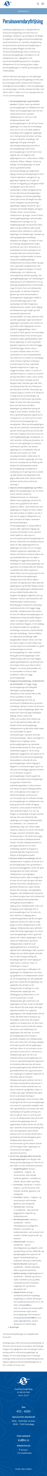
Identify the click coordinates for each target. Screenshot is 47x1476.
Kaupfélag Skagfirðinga (7, 3)
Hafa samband (23, 1436)
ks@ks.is (28, 1305)
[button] (42, 4)
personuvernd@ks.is (29, 1318)
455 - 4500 (23, 1411)
